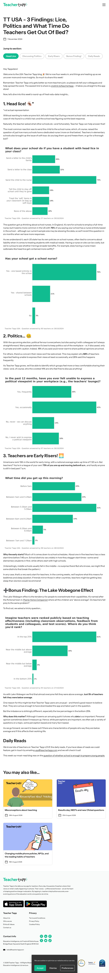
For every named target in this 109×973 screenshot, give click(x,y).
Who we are (7, 921)
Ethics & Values (8, 924)
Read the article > (27, 798)
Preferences (67, 968)
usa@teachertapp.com (46, 750)
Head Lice (11, 56)
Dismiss (53, 968)
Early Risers (54, 56)
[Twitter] (41, 940)
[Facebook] (50, 936)
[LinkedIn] (45, 936)
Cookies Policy (34, 924)
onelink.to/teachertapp (62, 86)
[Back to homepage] (15, 5)
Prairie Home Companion (35, 599)
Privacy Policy (34, 921)
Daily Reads (94, 56)
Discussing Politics (31, 56)
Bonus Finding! (73, 56)
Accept (40, 968)
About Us (6, 918)
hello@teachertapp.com (15, 950)
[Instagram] (41, 936)
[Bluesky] (45, 940)
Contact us (7, 927)
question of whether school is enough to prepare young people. (74, 755)
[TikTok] (50, 940)
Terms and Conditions (37, 918)
